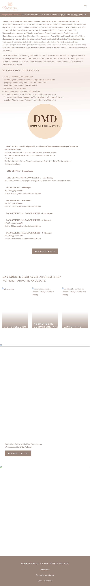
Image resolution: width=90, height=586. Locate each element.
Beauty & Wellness (49, 15)
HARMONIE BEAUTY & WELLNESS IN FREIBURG (45, 564)
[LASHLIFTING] (75, 292)
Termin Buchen (45, 251)
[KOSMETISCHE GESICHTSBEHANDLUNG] (45, 292)
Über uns (76, 15)
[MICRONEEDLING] (8, 289)
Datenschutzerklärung (45, 575)
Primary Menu (85, 6)
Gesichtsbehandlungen (28, 15)
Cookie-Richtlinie (45, 581)
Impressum (45, 569)
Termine (65, 15)
